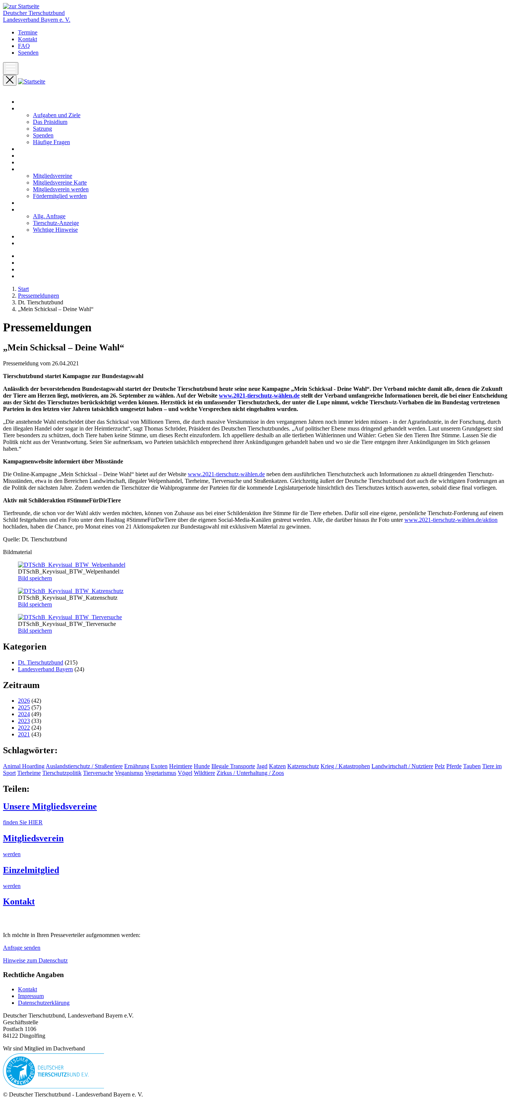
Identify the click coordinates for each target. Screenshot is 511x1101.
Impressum (31, 996)
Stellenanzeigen (36, 236)
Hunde (202, 766)
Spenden (28, 52)
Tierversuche (98, 773)
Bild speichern (35, 578)
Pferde (454, 766)
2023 (24, 721)
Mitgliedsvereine (52, 176)
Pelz (440, 766)
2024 (24, 714)
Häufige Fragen (51, 142)
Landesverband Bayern (45, 669)
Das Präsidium (50, 122)
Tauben (472, 766)
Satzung (42, 128)
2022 (24, 727)
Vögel (185, 773)
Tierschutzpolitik (62, 773)
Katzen (277, 766)
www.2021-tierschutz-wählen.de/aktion (451, 520)
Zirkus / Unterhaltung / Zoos (250, 773)
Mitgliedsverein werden (61, 189)
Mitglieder (30, 169)
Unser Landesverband (44, 108)
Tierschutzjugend (38, 243)
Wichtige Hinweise (55, 229)
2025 (24, 707)
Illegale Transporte (233, 766)
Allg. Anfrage (49, 216)
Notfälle (27, 203)
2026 (24, 700)
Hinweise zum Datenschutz (35, 960)
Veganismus (129, 773)
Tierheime (29, 773)
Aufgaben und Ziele (56, 115)
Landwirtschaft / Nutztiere (402, 766)
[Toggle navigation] (10, 68)
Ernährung (136, 766)
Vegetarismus (160, 773)
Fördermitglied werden (60, 196)
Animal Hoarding (24, 766)
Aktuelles (29, 149)
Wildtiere (204, 773)
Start (23, 101)
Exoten (159, 766)
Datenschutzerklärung (44, 1003)
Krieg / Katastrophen (345, 766)
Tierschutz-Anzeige (56, 223)
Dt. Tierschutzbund (40, 662)
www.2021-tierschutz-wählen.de (259, 395)
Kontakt (27, 39)
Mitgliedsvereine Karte (60, 182)
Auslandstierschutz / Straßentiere (84, 766)
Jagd (262, 766)
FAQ (24, 46)
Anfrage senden (21, 948)
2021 (24, 734)
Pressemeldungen (38, 155)
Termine (27, 32)
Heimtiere (180, 766)
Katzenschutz (303, 766)
